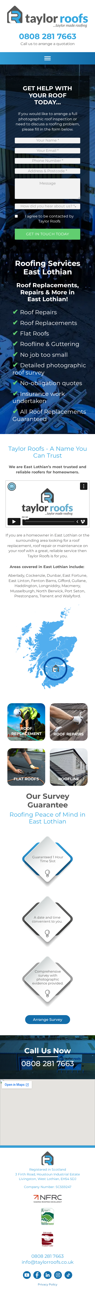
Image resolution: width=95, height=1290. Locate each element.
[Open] (47, 58)
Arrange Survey (47, 1019)
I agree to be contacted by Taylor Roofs (49, 219)
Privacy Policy (47, 1284)
